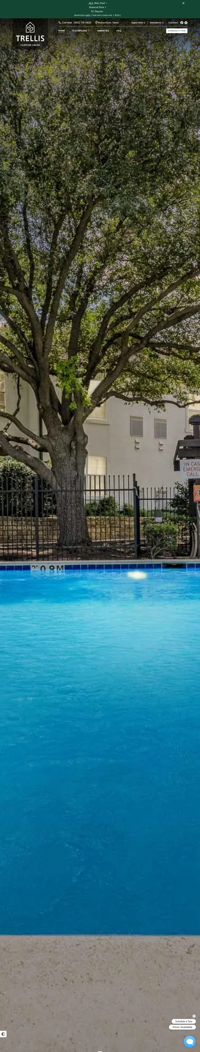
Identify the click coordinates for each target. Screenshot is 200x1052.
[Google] (185, 22)
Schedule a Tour (177, 30)
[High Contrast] (3, 1034)
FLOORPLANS (79, 30)
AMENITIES (103, 30)
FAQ (119, 30)
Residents (155, 22)
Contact (173, 22)
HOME (61, 30)
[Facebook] (181, 22)
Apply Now (137, 22)
